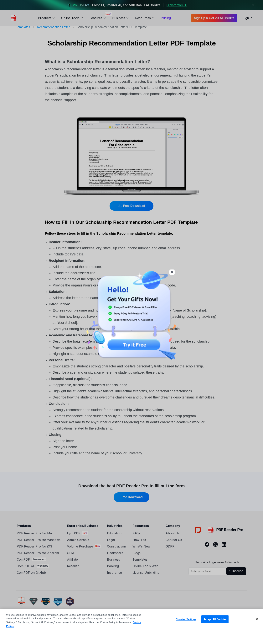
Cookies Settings (186, 619)
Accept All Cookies (215, 619)
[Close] (257, 619)
